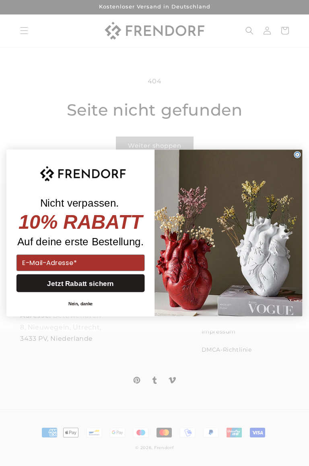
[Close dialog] (297, 154)
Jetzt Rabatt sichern (80, 283)
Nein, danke (80, 303)
